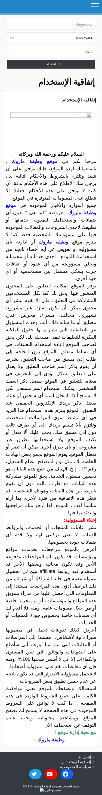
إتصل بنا (84, 757)
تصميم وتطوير (53, 789)
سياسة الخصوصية (75, 766)
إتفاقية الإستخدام (76, 761)
